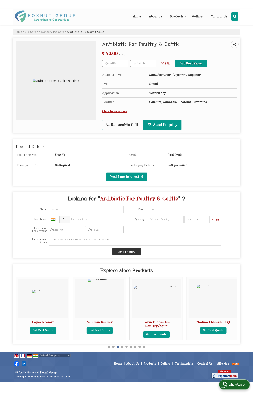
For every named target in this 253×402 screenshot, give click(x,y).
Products (176, 16)
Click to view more (114, 111)
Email (141, 209)
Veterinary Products (51, 31)
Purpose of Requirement (39, 229)
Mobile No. (40, 219)
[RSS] (235, 363)
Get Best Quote (43, 330)
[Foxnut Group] (45, 16)
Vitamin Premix (100, 322)
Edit (167, 63)
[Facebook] (16, 363)
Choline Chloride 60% (213, 322)
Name (43, 209)
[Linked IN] (24, 363)
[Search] (234, 16)
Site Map (223, 363)
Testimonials (184, 363)
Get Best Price (191, 63)
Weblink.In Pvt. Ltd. (58, 376)
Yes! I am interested (126, 177)
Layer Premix (43, 322)
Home (137, 16)
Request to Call (124, 125)
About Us (155, 16)
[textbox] (143, 63)
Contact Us (219, 16)
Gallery (197, 16)
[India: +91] (54, 219)
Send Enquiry (164, 125)
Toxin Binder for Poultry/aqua (156, 324)
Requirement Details (39, 241)
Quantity (139, 219)
